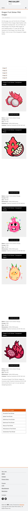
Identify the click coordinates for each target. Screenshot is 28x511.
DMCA (3, 474)
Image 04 (4, 75)
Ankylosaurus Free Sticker (9, 428)
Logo (3, 485)
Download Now (14, 114)
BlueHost (22, 504)
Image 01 (4, 68)
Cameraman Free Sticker (9, 431)
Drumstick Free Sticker (8, 413)
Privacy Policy (5, 479)
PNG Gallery (14, 1)
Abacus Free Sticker (8, 425)
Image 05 (4, 77)
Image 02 (4, 70)
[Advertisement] (14, 51)
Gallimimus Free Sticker (9, 419)
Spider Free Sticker (8, 416)
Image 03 (4, 73)
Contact (4, 476)
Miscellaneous (7, 17)
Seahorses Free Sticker (8, 422)
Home (3, 17)
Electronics (4, 491)
